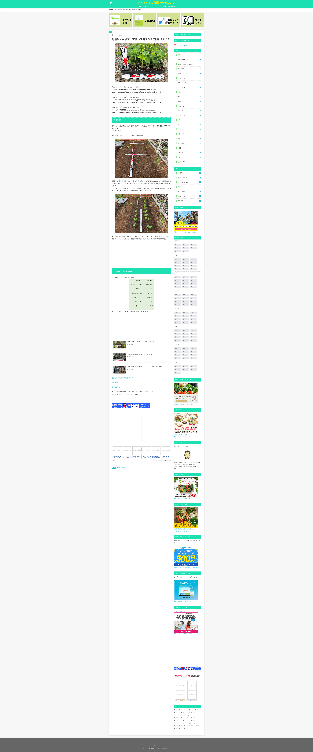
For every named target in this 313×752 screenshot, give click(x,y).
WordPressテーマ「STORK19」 (183, 601)
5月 (175, 248)
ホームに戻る (116, 387)
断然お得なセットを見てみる (182, 498)
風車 (182, 728)
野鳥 (177, 728)
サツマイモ (185, 712)
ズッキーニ (186, 715)
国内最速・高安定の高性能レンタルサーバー (186, 567)
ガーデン (178, 712)
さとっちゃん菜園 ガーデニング (156, 2)
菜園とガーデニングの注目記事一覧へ (123, 378)
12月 (176, 259)
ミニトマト (187, 720)
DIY (180, 173)
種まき (195, 723)
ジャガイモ (178, 715)
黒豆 (119, 9)
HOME (139, 6)
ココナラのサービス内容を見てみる (184, 633)
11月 (184, 259)
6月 (191, 244)
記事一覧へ (115, 382)
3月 (191, 248)
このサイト (146, 6)
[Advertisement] (141, 253)
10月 (191, 259)
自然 (187, 725)
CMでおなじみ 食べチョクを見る (183, 404)
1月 (183, 251)
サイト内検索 (163, 6)
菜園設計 (198, 725)
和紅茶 (180, 186)
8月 (175, 244)
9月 (175, 262)
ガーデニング (183, 182)
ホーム (150, 745)
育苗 (182, 725)
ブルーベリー (179, 720)
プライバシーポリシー (159, 745)
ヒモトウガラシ (186, 717)
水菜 (190, 723)
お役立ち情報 (182, 177)
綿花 (177, 725)
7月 (183, 244)
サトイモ (193, 712)
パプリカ (178, 717)
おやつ (191, 709)
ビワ (194, 717)
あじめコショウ (183, 709)
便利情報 (178, 723)
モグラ (194, 720)
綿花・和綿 (181, 68)
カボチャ (198, 709)
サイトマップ (154, 6)
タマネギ (194, 715)
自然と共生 (182, 196)
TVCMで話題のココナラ (180, 611)
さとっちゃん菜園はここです (184, 45)
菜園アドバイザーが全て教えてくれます (185, 232)
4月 (183, 248)
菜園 (116, 9)
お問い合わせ (171, 6)
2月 (175, 251)
